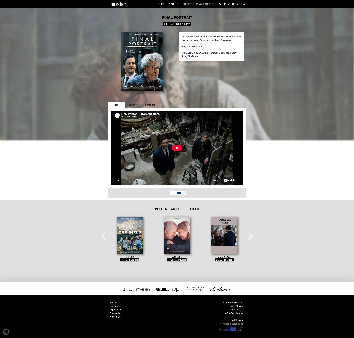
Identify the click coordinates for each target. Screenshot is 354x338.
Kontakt (113, 302)
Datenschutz (116, 313)
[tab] (116, 105)
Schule (173, 4)
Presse (187, 4)
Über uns (114, 306)
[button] (6, 332)
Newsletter (115, 316)
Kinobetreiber (205, 4)
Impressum (115, 309)
